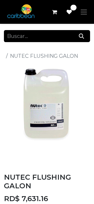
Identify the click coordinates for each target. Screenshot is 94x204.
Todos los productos (29, 48)
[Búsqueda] (81, 36)
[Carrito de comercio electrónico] (54, 12)
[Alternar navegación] (84, 12)
